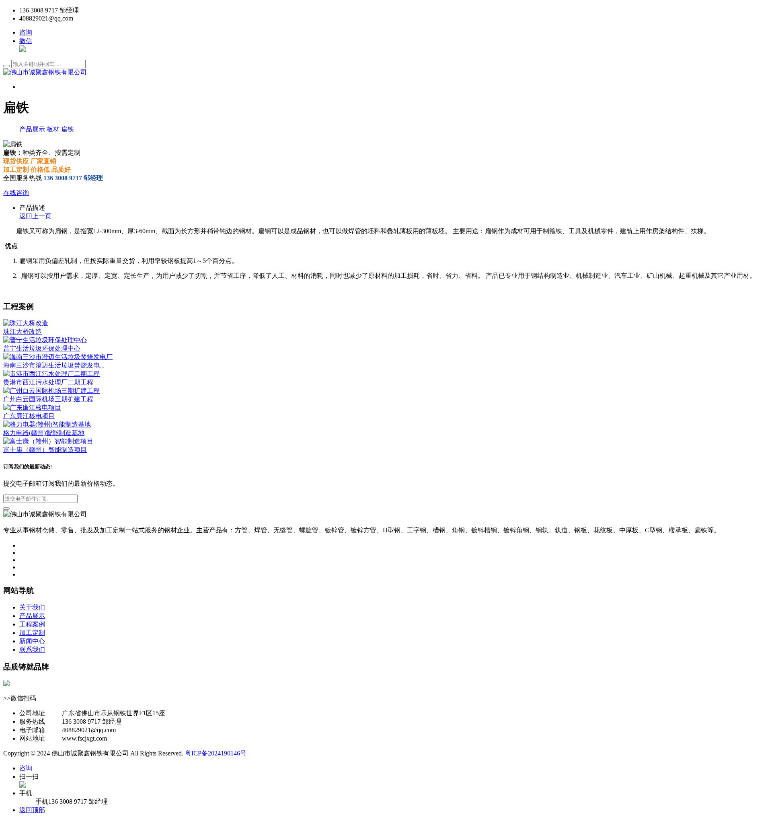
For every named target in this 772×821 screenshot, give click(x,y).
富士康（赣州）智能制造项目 (45, 449)
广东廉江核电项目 (29, 416)
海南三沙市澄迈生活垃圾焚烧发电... (54, 365)
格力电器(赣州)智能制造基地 (43, 432)
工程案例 (32, 624)
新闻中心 (32, 641)
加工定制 (32, 632)
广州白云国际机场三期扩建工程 (48, 399)
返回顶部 (32, 810)
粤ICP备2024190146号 (215, 753)
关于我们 (32, 607)
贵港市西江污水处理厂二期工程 (48, 382)
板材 (53, 129)
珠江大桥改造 (22, 331)
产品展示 (32, 129)
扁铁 (67, 129)
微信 (25, 40)
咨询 (25, 32)
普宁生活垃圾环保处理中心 (41, 348)
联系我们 (32, 649)
